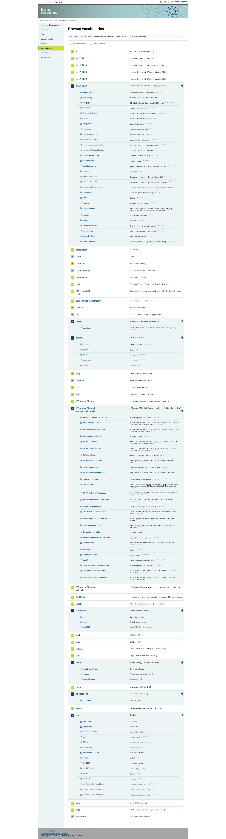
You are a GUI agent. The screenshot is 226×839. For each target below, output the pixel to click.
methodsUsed (88, 161)
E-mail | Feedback (48, 831)
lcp (77, 656)
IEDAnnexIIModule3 (85, 408)
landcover (81, 611)
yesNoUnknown (89, 241)
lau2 (78, 642)
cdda (78, 256)
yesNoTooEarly (89, 236)
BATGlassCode (89, 455)
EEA (51, 2)
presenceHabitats (90, 177)
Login (164, 1)
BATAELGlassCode (90, 442)
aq (77, 51)
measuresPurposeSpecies (93, 150)
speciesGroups (89, 679)
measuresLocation (90, 140)
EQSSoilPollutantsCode (92, 506)
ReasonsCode (88, 543)
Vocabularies (46, 48)
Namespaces (46, 57)
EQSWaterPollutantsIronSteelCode (97, 518)
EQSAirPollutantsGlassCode (94, 493)
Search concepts (99, 44)
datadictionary (83, 270)
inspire (79, 604)
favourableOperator (91, 113)
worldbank (81, 817)
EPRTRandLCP (83, 291)
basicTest (87, 722)
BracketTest (87, 727)
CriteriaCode (88, 485)
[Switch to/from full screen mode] (172, 2)
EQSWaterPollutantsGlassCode (95, 512)
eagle (85, 622)
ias (77, 387)
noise (78, 687)
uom (78, 803)
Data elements (47, 39)
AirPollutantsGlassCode (92, 423)
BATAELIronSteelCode (92, 448)
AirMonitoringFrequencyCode (95, 417)
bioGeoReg (87, 98)
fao (77, 314)
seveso (79, 708)
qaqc (85, 198)
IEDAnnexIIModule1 (85, 401)
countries (87, 108)
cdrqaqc (86, 103)
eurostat (80, 308)
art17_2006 (81, 72)
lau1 (78, 635)
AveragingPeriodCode (92, 436)
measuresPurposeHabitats (93, 145)
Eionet (51, 20)
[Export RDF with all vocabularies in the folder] (182, 86)
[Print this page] (168, 2)
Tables (43, 34)
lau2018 (80, 649)
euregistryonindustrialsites (89, 301)
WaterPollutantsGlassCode (94, 571)
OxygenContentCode (91, 532)
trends (85, 220)
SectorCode (87, 550)
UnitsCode (87, 560)
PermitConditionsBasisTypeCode (96, 537)
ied (77, 394)
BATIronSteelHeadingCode (93, 473)
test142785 (87, 763)
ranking (86, 203)
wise (78, 810)
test (78, 715)
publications (82, 694)
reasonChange (89, 208)
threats (86, 215)
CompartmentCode (90, 479)
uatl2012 (86, 627)
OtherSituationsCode (91, 525)
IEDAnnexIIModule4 (85, 587)
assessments (88, 92)
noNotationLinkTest (91, 753)
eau (84, 737)
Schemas (44, 43)
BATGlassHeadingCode (92, 460)
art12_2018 (81, 65)
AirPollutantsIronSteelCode (94, 429)
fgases (79, 321)
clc (84, 617)
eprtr (78, 284)
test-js (85, 758)
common (80, 263)
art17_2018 (81, 86)
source (86, 355)
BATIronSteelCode (90, 467)
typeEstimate (88, 231)
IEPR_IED (81, 597)
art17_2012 (81, 79)
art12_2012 (81, 58)
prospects (87, 192)
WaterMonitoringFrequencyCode (96, 565)
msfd (78, 663)
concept (86, 344)
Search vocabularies (79, 44)
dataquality (81, 277)
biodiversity (81, 250)
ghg (78, 374)
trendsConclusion (90, 226)
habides (80, 380)
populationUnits (89, 166)
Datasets (44, 30)
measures (87, 129)
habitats (86, 118)
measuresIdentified (90, 134)
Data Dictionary (60, 20)
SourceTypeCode (90, 555)
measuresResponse (91, 155)
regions (86, 674)
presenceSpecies (90, 182)
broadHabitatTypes (90, 669)
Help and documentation (51, 25)
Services (44, 53)
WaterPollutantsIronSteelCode (95, 577)
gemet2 (79, 338)
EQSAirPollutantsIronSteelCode (96, 500)
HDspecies (87, 124)
